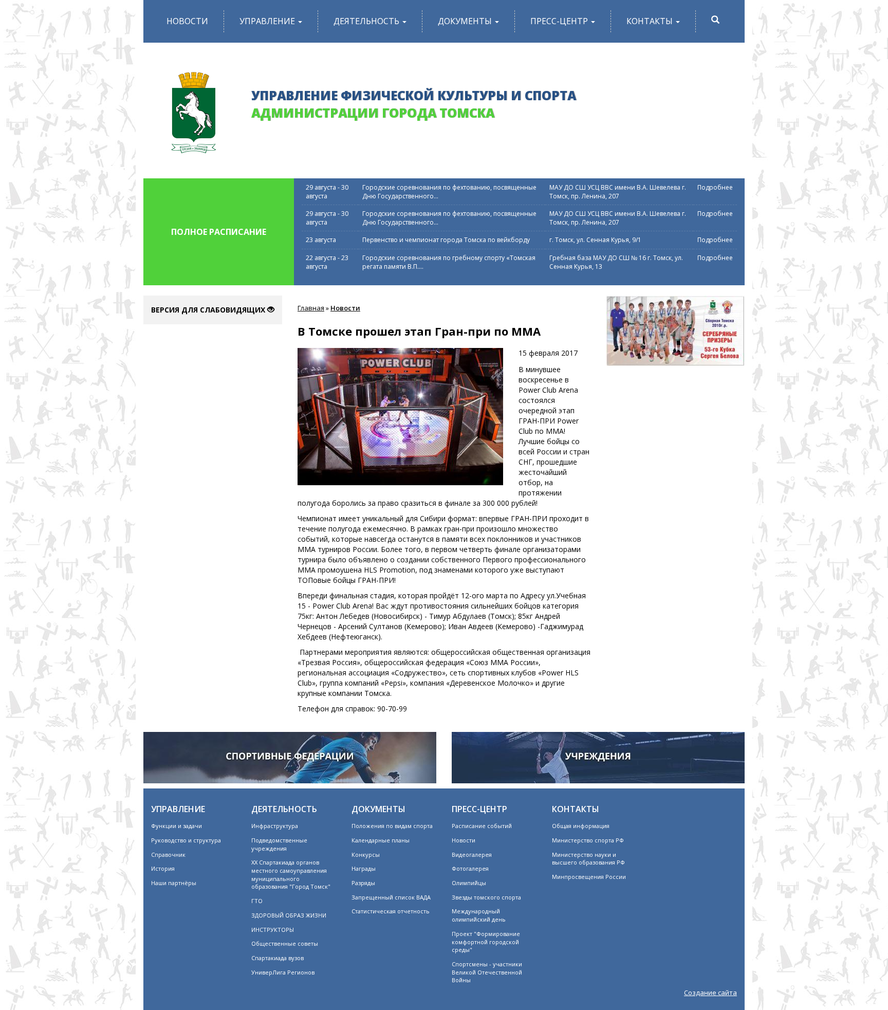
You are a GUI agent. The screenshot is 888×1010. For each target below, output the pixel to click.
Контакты (650, 21)
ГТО (257, 901)
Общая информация (580, 826)
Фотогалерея (470, 868)
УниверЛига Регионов (282, 972)
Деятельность (367, 21)
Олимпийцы (469, 883)
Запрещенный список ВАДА (391, 897)
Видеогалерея (472, 854)
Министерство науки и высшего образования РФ (588, 859)
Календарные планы (380, 840)
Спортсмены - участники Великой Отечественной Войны (487, 972)
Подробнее (715, 187)
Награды (363, 868)
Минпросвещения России (589, 876)
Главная (311, 308)
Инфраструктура (274, 826)
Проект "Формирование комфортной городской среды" (486, 941)
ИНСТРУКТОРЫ (272, 929)
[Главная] (193, 109)
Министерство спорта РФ (588, 840)
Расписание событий (482, 826)
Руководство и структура (186, 840)
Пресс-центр (560, 21)
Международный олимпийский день (479, 915)
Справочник (168, 854)
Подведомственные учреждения (279, 844)
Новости (187, 21)
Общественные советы (284, 943)
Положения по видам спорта (392, 826)
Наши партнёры (173, 883)
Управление (268, 21)
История (163, 868)
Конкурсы (365, 854)
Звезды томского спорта (486, 897)
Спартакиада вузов (277, 958)
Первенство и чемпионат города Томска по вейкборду (446, 239)
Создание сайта (710, 992)
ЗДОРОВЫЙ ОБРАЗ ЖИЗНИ (288, 915)
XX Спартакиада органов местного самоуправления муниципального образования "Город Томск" (290, 874)
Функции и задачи (176, 826)
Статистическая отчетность (390, 911)
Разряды (363, 883)
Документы (466, 21)
